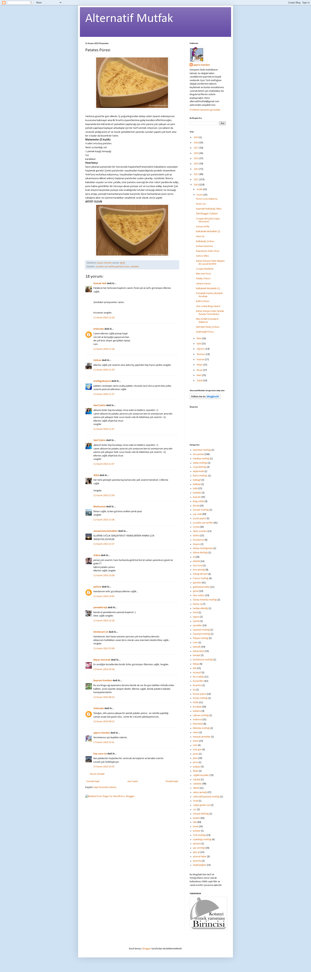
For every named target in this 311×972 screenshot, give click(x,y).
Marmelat (198, 724)
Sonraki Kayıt (92, 781)
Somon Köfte (202, 226)
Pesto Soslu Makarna (206, 199)
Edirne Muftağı (200, 552)
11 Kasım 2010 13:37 (103, 544)
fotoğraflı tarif (200, 574)
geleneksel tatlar (201, 587)
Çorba (196, 527)
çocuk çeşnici (199, 518)
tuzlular (196, 831)
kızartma (197, 685)
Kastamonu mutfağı (203, 659)
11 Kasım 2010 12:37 (103, 394)
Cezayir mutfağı (201, 510)
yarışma (197, 843)
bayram (197, 497)
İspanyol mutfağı (201, 634)
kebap (196, 664)
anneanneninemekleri (105, 531)
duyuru (196, 544)
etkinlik (196, 561)
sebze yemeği (200, 792)
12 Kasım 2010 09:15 (103, 721)
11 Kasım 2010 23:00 (103, 648)
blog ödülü (198, 501)
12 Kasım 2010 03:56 (103, 669)
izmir (195, 642)
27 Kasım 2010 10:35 (103, 766)
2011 (196, 179)
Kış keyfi (197, 672)
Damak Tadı (99, 283)
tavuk (195, 826)
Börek (196, 505)
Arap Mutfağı (199, 467)
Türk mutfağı (199, 835)
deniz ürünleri (200, 531)
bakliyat (197, 484)
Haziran (201, 359)
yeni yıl (196, 852)
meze (126, 267)
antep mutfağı (200, 463)
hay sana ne (100, 753)
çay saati (197, 514)
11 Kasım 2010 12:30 (103, 369)
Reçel (195, 771)
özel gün (197, 749)
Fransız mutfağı (201, 578)
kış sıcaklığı (198, 676)
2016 (196, 153)
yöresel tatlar (199, 856)
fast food (198, 565)
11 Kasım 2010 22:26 (103, 620)
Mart (199, 375)
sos (195, 809)
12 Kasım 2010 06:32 (103, 697)
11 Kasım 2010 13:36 (103, 519)
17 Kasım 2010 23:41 (103, 742)
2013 (196, 169)
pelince (97, 587)
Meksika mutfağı (201, 728)
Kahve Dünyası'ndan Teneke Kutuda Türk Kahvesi (210, 313)
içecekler (197, 625)
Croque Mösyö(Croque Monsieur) (208, 220)
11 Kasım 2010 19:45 (103, 596)
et (194, 557)
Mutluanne (99, 506)
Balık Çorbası (202, 301)
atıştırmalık (198, 471)
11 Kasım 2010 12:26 (103, 349)
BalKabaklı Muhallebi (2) (208, 231)
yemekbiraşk (100, 607)
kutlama (197, 711)
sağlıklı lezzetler (201, 775)
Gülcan (97, 360)
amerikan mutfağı (202, 450)
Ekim (199, 338)
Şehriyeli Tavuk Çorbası (207, 327)
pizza (195, 762)
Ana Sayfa (132, 781)
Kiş (194, 689)
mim (195, 745)
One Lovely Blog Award (208, 306)
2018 (196, 142)
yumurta (197, 861)
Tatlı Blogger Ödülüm (207, 213)
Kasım (200, 195)
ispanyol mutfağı (201, 630)
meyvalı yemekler (202, 737)
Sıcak (195, 801)
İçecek (196, 621)
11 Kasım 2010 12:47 (103, 429)
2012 (196, 174)
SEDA (96, 475)
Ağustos (201, 349)
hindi (195, 612)
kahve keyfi (198, 651)
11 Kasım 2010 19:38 (103, 575)
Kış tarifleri (198, 681)
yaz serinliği (199, 848)
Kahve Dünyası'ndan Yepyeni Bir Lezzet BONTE (210, 262)
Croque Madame (204, 269)
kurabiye (197, 706)
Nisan (200, 370)
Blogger (147, 948)
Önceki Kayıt (172, 781)
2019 (196, 137)
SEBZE (196, 788)
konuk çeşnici (199, 694)
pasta (196, 754)
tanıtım (196, 818)
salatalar (134, 267)
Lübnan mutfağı (201, 715)
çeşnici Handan (101, 733)
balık (195, 488)
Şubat (200, 380)
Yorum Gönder (97, 774)
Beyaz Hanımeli (102, 660)
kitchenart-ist (100, 632)
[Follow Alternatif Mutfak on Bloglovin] (205, 398)
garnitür (119, 267)
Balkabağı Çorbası (205, 241)
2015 (196, 158)
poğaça (196, 766)
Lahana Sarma (203, 283)
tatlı (195, 822)
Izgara (196, 617)
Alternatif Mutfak (129, 18)
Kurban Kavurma (204, 246)
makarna (197, 719)
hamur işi (197, 604)
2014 (196, 163)
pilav (195, 758)
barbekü (197, 492)
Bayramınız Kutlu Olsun (207, 251)
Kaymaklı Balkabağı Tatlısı (209, 209)
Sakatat (196, 779)
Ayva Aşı (200, 236)
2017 (196, 148)
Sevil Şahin (99, 405)
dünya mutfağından (203, 548)
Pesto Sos (201, 204)
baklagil (197, 480)
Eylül (199, 343)
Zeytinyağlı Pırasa (205, 332)
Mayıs (200, 364)
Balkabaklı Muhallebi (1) (208, 288)
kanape (196, 655)
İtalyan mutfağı (200, 638)
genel (196, 591)
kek (194, 668)
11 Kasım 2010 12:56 (103, 495)
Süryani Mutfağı (201, 813)
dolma (196, 535)
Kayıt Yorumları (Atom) (105, 787)
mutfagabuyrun (102, 381)
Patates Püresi (203, 278)
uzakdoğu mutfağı (202, 839)
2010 (196, 184)
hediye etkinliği (200, 608)
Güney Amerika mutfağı (205, 599)
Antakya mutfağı (201, 458)
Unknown (98, 329)
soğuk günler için (201, 805)
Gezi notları (199, 595)
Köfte (196, 702)
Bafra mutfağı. (200, 475)
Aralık (200, 189)
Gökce (96, 555)
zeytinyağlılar (199, 865)
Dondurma (198, 540)
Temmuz (201, 354)
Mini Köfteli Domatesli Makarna (207, 321)
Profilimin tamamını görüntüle (205, 110)
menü (196, 732)
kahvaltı (197, 647)
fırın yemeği (199, 569)
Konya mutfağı (200, 698)
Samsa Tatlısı (202, 256)
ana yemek (198, 454)
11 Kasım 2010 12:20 (103, 317)
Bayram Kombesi (102, 680)
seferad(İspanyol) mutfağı (206, 796)
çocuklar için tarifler (105, 267)
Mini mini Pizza (203, 273)
